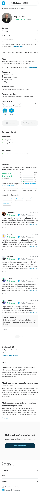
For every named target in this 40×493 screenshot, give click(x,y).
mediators (13, 8)
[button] (7, 18)
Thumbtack (5, 8)
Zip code (5, 28)
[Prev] (17, 336)
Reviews (19, 52)
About (4, 52)
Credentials (28, 52)
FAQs (36, 52)
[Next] (22, 336)
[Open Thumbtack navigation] (4, 3)
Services (11, 52)
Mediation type (7, 36)
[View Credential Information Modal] (13, 347)
